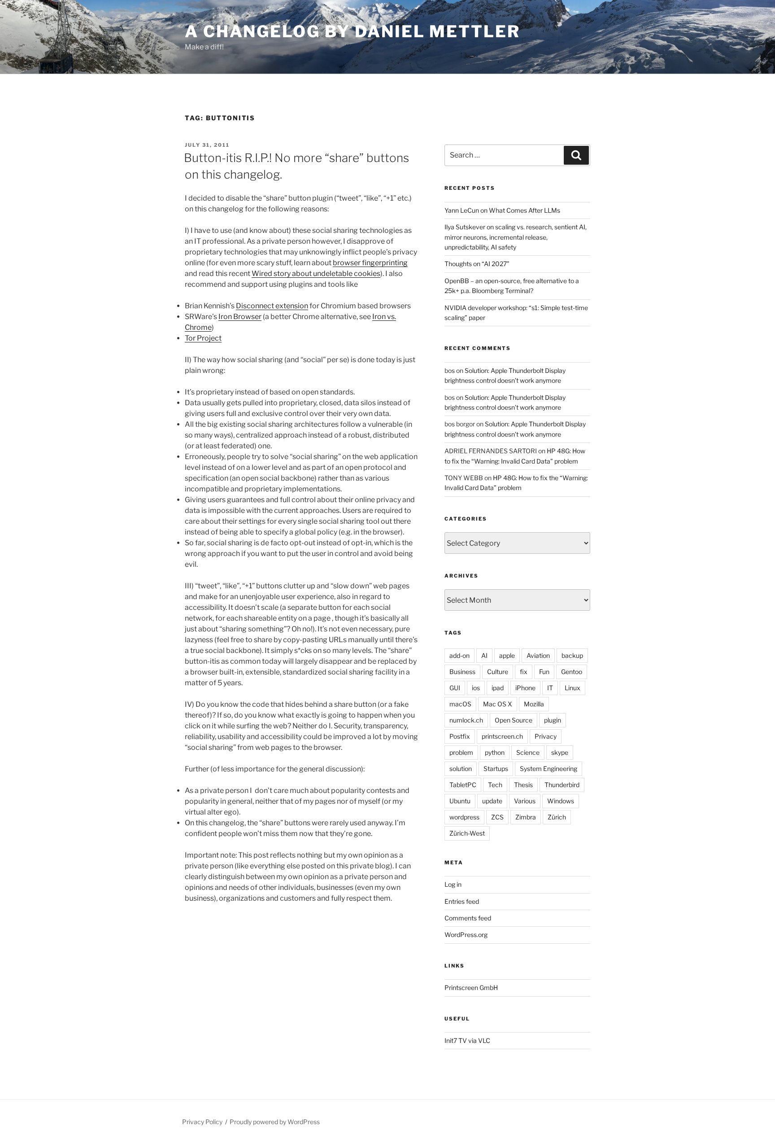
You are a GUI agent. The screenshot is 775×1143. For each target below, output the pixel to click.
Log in (453, 884)
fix (523, 671)
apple (507, 655)
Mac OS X (497, 704)
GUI (454, 688)
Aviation (538, 655)
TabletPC (462, 784)
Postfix (459, 736)
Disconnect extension (272, 306)
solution (460, 768)
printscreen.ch (502, 736)
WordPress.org (466, 934)
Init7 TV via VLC (467, 1040)
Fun (544, 671)
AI (484, 655)
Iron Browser (239, 316)
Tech (495, 784)
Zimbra (525, 817)
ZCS (497, 817)
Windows (560, 801)
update (492, 801)
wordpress (464, 817)
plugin (552, 720)
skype (559, 752)
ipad (498, 688)
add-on (459, 655)
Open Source (513, 720)
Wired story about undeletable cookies (316, 273)
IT (550, 688)
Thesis (523, 784)
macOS (460, 704)
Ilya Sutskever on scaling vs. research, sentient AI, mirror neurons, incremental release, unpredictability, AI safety (515, 237)
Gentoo (571, 671)
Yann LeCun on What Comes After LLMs (502, 210)
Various (525, 801)
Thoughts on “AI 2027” (476, 263)
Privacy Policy (202, 1121)
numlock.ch (466, 720)
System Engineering (548, 768)
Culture (497, 671)
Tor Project (203, 338)
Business (462, 671)
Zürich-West (467, 833)
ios (476, 688)
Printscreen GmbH (471, 987)
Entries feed (461, 901)
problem (461, 752)
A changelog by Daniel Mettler (352, 31)
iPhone (525, 688)
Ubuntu (459, 801)
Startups (495, 768)
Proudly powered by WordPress (275, 1121)
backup (572, 655)
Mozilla (534, 704)
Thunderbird (561, 784)
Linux (572, 688)
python (495, 752)
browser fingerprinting (370, 262)
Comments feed (467, 918)
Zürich (557, 817)
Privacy (546, 736)
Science (528, 752)
